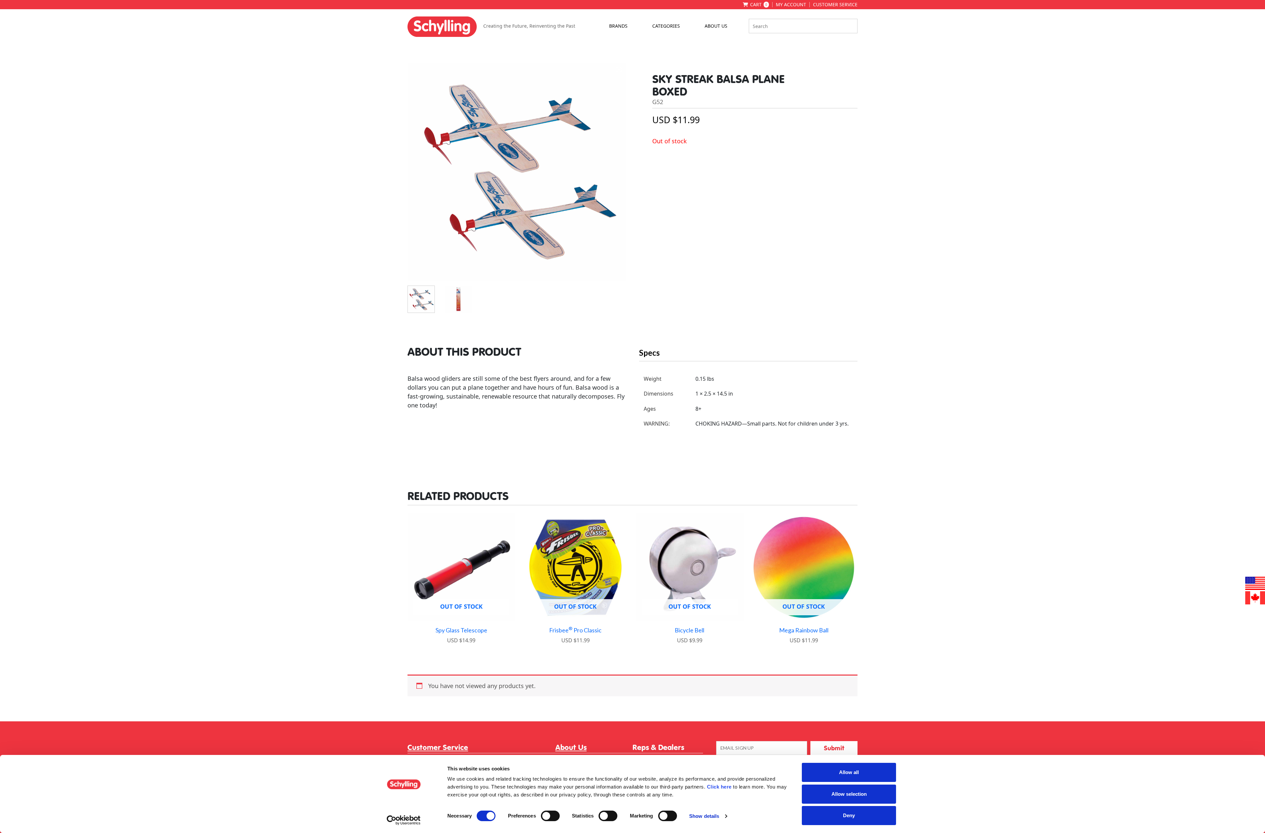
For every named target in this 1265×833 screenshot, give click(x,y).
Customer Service (835, 4)
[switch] (550, 816)
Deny (849, 815)
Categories (666, 26)
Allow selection (849, 794)
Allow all (849, 772)
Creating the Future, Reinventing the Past (529, 26)
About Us (716, 26)
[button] (833, 748)
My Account (791, 4)
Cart (758, 4)
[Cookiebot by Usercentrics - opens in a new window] (404, 820)
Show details (704, 816)
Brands (618, 26)
